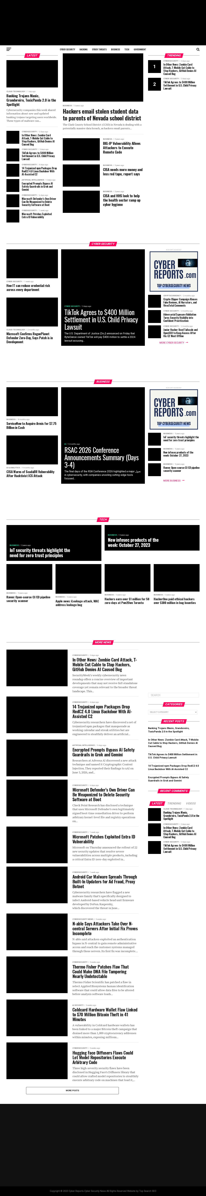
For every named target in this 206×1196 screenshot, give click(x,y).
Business (115, 49)
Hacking (84, 49)
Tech (126, 49)
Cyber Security (67, 49)
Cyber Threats (99, 49)
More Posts (72, 1090)
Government (140, 49)
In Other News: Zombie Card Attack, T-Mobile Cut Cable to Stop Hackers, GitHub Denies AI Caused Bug (173, 743)
